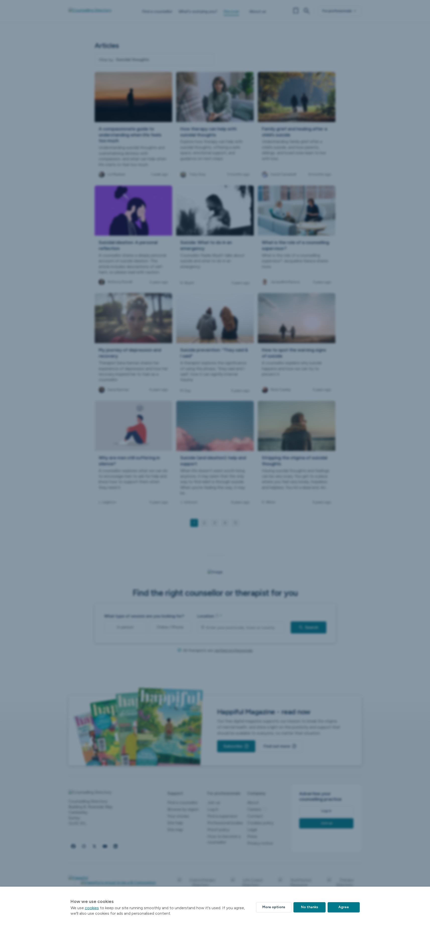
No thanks (309, 907)
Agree (343, 907)
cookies (92, 907)
